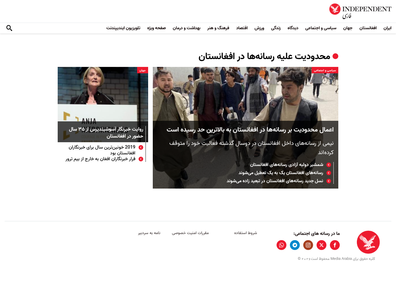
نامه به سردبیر (149, 233)
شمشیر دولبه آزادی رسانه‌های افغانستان (286, 165)
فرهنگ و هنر (218, 28)
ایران (387, 28)
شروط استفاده (245, 233)
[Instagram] (308, 245)
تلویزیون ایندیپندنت (123, 28)
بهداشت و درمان (186, 28)
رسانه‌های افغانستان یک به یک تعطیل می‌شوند (281, 173)
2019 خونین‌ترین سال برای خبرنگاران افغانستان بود (102, 150)
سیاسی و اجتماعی (320, 28)
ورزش (259, 28)
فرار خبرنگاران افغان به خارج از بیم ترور (100, 159)
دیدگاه (293, 28)
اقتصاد (242, 28)
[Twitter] (321, 245)
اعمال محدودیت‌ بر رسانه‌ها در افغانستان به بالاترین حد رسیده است (250, 129)
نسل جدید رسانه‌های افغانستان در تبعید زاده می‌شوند (275, 181)
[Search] (9, 28)
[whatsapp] (281, 245)
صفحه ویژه (156, 28)
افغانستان (368, 28)
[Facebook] (335, 245)
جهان (348, 28)
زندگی (276, 28)
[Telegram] (295, 245)
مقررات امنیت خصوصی (190, 233)
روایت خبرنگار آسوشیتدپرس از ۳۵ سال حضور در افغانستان (106, 133)
